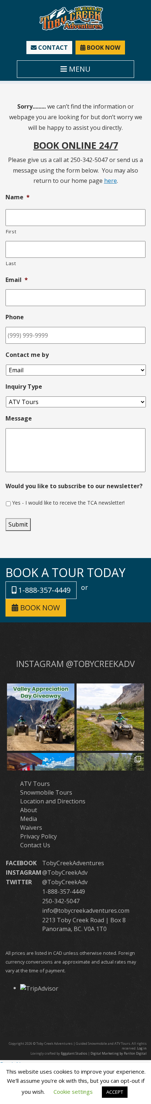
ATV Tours (35, 784)
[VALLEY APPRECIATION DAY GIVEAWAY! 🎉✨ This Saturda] (40, 717)
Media (28, 819)
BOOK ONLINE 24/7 (75, 145)
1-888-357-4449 (43, 590)
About (28, 810)
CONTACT (52, 48)
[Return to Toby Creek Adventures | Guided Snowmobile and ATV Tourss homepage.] (71, 17)
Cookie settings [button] (73, 1091)
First (11, 231)
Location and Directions (52, 801)
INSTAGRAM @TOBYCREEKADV (75, 664)
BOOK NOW (102, 48)
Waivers (31, 828)
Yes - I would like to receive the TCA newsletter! (68, 502)
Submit (18, 524)
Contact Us (35, 845)
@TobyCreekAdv (65, 872)
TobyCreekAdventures (73, 863)
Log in (142, 1048)
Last (11, 263)
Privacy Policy (38, 836)
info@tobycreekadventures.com (85, 911)
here (110, 181)
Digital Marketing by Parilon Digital (119, 1053)
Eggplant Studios (74, 1053)
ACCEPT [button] (114, 1092)
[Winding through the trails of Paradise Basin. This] (110, 717)
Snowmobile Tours (46, 792)
